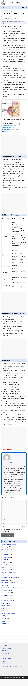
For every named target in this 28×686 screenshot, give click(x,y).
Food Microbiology (6, 582)
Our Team (5, 645)
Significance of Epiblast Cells (10, 129)
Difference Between (7, 572)
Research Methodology (8, 613)
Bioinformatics (5, 557)
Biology (3, 559)
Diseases (4, 575)
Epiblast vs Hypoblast (8, 127)
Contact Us (5, 653)
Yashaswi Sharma (10, 463)
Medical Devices (6, 595)
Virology (3, 621)
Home (3, 11)
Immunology (4, 590)
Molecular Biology (6, 600)
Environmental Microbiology (9, 577)
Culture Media (5, 570)
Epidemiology (5, 580)
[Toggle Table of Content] (18, 123)
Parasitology (5, 605)
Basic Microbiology (6, 549)
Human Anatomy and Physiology (10, 588)
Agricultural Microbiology (8, 544)
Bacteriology (5, 547)
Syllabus (3, 618)
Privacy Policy (6, 661)
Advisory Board (6, 648)
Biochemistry (5, 554)
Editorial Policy (6, 658)
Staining (3, 616)
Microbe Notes (14, 3)
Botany (3, 565)
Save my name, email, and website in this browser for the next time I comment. (14, 529)
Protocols (4, 611)
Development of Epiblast (9, 125)
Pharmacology (5, 608)
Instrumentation (5, 593)
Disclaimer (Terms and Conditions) (12, 666)
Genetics (4, 585)
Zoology (3, 623)
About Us (5, 650)
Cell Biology (9, 11)
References (5, 131)
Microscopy (4, 598)
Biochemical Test (6, 552)
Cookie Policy (6, 664)
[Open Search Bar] (24, 7)
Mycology (4, 603)
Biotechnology (5, 562)
